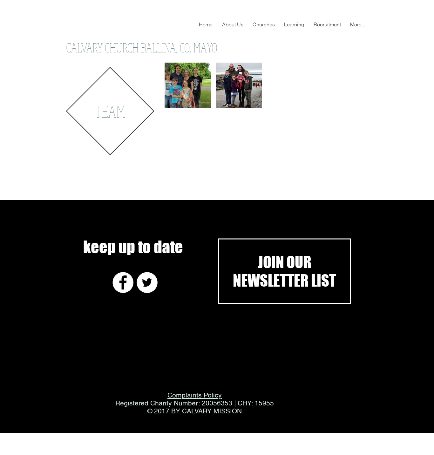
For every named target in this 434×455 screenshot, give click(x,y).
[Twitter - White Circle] (147, 282)
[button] (188, 85)
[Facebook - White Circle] (122, 282)
